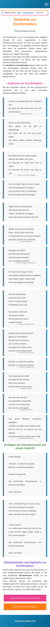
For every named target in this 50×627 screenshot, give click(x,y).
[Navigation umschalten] (46, 4)
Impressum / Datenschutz (25, 621)
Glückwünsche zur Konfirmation (25, 598)
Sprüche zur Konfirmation (25, 607)
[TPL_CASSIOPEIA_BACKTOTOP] (46, 622)
